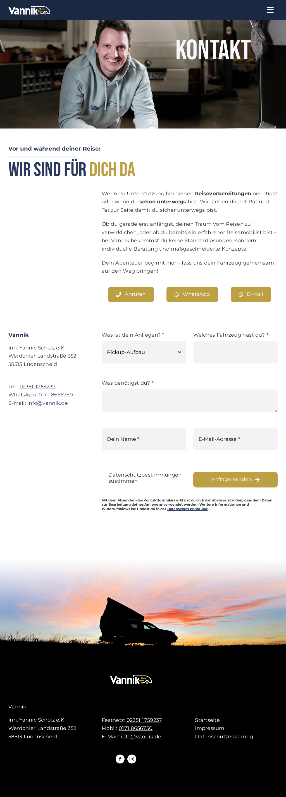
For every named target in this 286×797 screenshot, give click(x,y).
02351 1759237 (144, 720)
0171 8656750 (135, 728)
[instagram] (131, 759)
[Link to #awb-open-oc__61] (270, 10)
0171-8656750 (56, 395)
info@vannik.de (47, 403)
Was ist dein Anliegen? (133, 335)
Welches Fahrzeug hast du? (230, 335)
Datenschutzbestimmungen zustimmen (145, 478)
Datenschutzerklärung (187, 509)
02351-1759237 (38, 387)
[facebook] (120, 759)
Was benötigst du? (128, 383)
